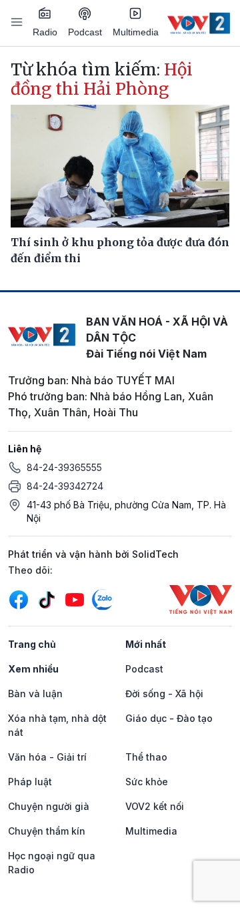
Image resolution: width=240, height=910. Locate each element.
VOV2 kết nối (154, 806)
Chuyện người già (48, 806)
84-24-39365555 (64, 467)
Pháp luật (30, 781)
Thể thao (146, 757)
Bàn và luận (35, 693)
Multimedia (136, 32)
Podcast (85, 32)
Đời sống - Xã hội (164, 693)
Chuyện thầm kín (46, 831)
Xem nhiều (33, 668)
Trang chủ (32, 644)
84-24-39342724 (65, 486)
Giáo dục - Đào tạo (169, 718)
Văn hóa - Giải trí (47, 757)
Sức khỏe (146, 781)
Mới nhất (145, 644)
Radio (45, 32)
